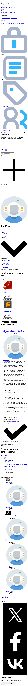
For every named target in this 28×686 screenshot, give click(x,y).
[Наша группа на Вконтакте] (15, 675)
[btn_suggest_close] (3, 154)
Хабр (4, 146)
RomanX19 (9, 507)
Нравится (5, 267)
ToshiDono (6, 360)
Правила (5, 598)
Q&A (4, 148)
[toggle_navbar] (1, 195)
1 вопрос (8, 315)
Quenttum (8, 540)
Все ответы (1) (4, 328)
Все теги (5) (3, 279)
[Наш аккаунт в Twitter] (15, 626)
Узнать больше (4, 141)
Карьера (5, 149)
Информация (6, 260)
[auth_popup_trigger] (7, 299)
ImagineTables (9, 591)
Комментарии (6, 264)
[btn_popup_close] (3, 445)
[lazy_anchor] (15, 474)
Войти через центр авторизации (8, 683)
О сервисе (5, 597)
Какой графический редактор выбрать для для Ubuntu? (15, 465)
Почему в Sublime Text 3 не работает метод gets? (13, 332)
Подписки (5, 265)
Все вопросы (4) (4, 455)
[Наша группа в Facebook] (15, 650)
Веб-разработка (10, 460)
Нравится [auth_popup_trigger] (6, 441)
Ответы (5, 261)
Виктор (8, 566)
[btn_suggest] (1, 156)
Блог (4, 601)
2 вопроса (8, 296)
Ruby (5, 292)
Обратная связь (7, 600)
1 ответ (8, 295)
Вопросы (5, 263)
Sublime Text (8, 311)
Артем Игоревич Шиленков (13, 515)
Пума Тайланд (9, 482)
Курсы (5, 150)
